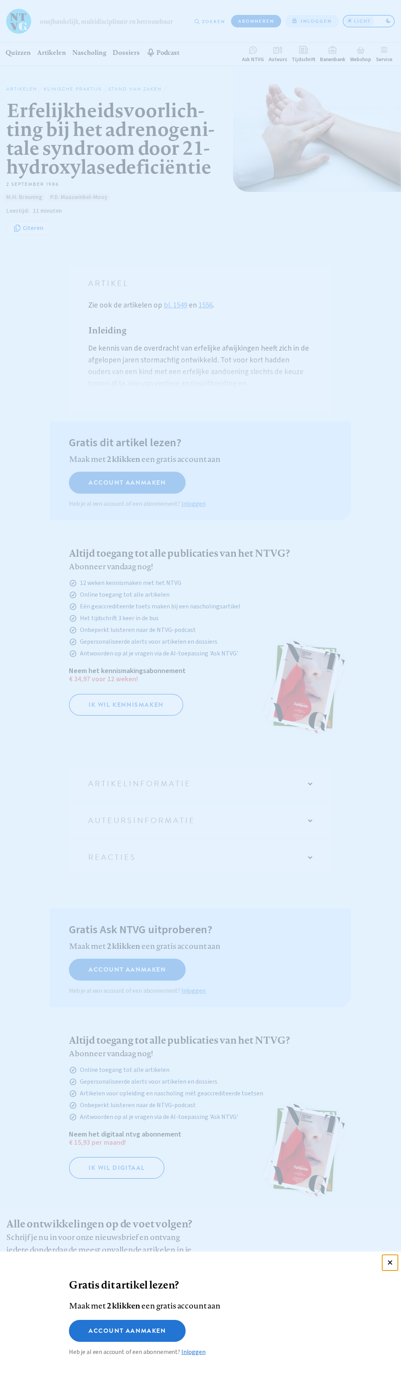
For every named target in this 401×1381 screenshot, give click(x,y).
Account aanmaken (127, 1331)
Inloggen (193, 1352)
